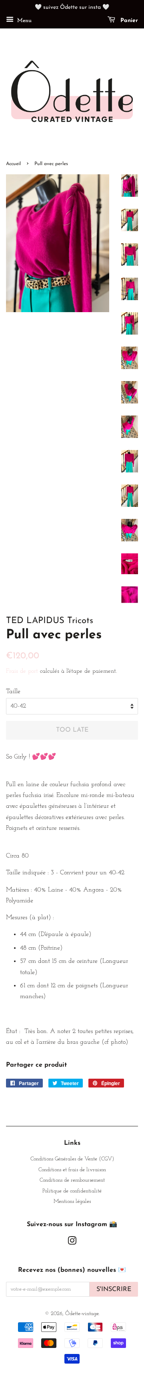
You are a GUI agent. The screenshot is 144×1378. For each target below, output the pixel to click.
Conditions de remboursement (72, 1180)
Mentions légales (72, 1201)
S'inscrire (113, 1289)
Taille (13, 691)
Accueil (13, 163)
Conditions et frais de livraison (72, 1169)
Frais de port (22, 671)
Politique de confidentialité (72, 1191)
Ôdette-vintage (81, 1313)
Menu (24, 21)
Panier (128, 21)
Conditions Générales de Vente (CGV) (72, 1159)
